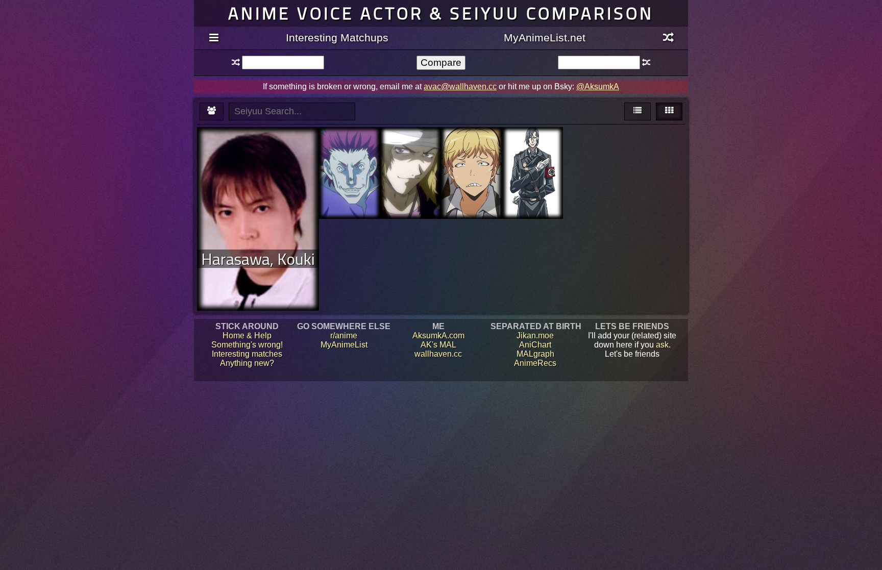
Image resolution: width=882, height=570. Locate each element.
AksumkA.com (438, 335)
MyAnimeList (344, 344)
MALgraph (535, 354)
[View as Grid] (669, 111)
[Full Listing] (213, 38)
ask (662, 344)
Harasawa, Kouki (258, 258)
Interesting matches (247, 354)
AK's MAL (438, 344)
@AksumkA (597, 86)
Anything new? (247, 363)
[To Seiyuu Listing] (212, 111)
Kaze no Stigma (410, 145)
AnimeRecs (535, 363)
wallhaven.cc (438, 354)
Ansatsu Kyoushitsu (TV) (472, 155)
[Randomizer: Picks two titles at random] (668, 38)
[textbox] (283, 62)
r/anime (343, 335)
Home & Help (247, 335)
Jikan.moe (535, 335)
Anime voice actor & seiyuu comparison (441, 13)
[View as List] (637, 111)
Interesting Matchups (337, 37)
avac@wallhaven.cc (460, 86)
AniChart (535, 344)
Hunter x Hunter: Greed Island (349, 150)
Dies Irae (532, 145)
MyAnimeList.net (544, 37)
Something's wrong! (247, 344)
